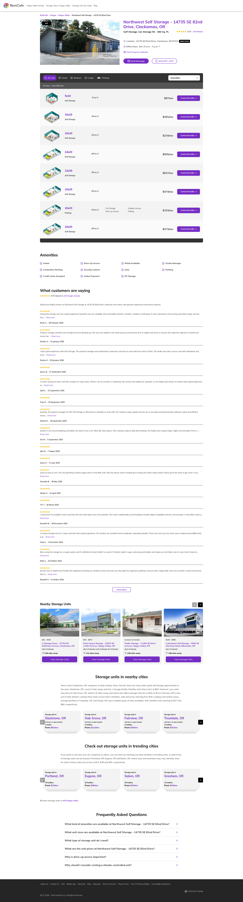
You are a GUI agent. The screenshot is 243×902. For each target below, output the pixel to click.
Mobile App (71, 884)
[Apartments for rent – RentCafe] (14, 5)
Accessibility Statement (160, 884)
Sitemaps (96, 884)
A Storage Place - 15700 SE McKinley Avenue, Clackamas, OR (58, 644)
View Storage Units (59, 659)
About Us (44, 884)
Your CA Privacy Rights (140, 884)
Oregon (53, 15)
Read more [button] (50, 317)
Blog (95, 6)
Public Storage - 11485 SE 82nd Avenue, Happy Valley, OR (140, 644)
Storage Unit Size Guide (82, 6)
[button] (164, 61)
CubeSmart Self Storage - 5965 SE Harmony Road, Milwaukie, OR (182, 644)
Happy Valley (64, 15)
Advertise (81, 884)
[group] (50, 77)
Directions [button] (184, 41)
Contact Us (54, 884)
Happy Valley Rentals (35, 6)
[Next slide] (116, 42)
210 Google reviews (71, 296)
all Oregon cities (70, 800)
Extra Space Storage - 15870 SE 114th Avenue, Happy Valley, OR (99, 644)
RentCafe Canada (195, 891)
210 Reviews (198, 32)
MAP (46, 23)
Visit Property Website (137, 52)
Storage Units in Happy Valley (58, 6)
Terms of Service (109, 884)
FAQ (63, 884)
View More (121, 589)
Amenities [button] (175, 78)
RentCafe (44, 15)
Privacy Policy (123, 884)
